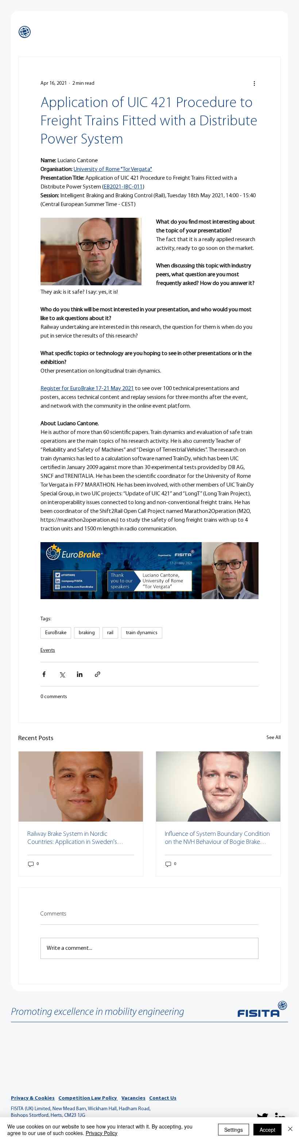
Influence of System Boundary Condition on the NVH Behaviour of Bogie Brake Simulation (217, 838)
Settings (233, 1129)
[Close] (290, 1129)
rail (110, 633)
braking (87, 633)
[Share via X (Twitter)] (61, 674)
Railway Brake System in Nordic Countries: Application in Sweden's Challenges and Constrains (72, 838)
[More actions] (254, 83)
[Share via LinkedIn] (79, 674)
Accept (267, 1129)
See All (274, 738)
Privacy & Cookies (33, 1098)
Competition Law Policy (88, 1098)
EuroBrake (55, 633)
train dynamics (142, 633)
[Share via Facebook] (43, 674)
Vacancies (133, 1098)
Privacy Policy (101, 1133)
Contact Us (162, 1098)
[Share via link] (97, 674)
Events (47, 650)
